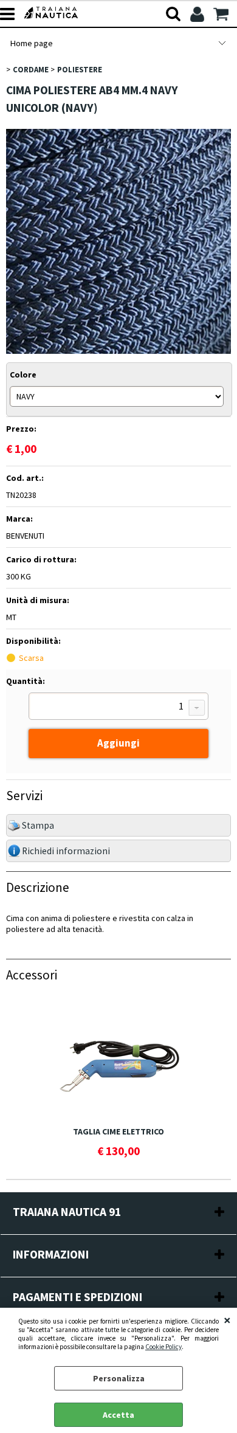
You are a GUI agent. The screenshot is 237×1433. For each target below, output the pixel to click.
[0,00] (222, 14)
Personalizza (119, 1378)
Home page (31, 43)
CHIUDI (227, 1320)
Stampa (38, 825)
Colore (23, 374)
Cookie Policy (163, 1346)
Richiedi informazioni (66, 851)
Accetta (118, 1414)
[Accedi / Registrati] (198, 14)
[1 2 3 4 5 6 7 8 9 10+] (118, 707)
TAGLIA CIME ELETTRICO (118, 1131)
